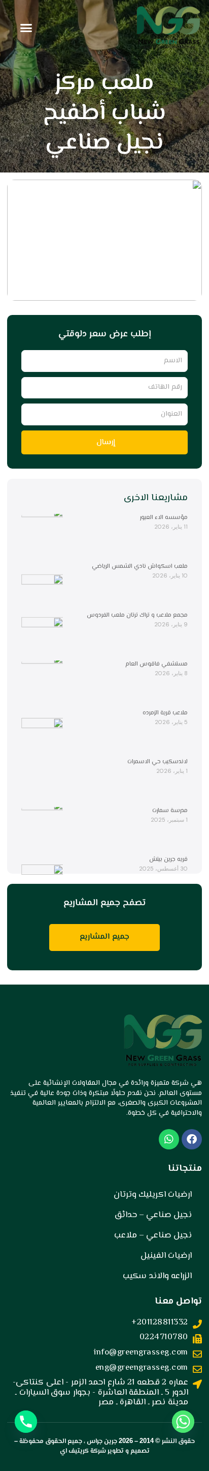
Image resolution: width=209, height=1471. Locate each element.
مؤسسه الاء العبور (164, 518)
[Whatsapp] (183, 1421)
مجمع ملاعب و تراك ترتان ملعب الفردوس (137, 615)
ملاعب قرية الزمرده (165, 713)
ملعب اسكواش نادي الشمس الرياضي (140, 566)
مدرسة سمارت (170, 811)
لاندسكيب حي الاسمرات (157, 762)
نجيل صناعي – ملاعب (153, 1235)
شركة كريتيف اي (83, 1451)
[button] (26, 28)
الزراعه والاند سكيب (157, 1276)
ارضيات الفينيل (166, 1255)
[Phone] (26, 1421)
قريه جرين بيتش (168, 859)
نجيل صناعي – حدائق (153, 1215)
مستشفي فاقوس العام (156, 664)
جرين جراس (102, 1441)
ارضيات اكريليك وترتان (153, 1194)
